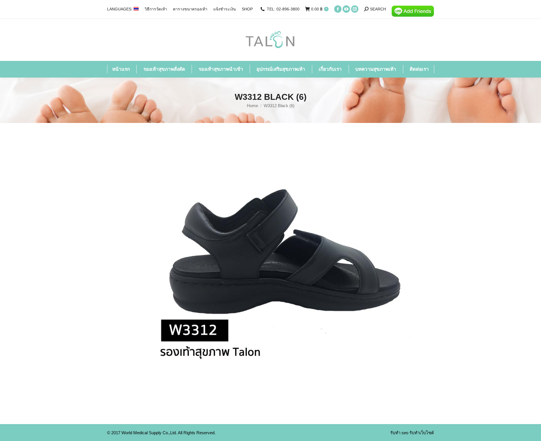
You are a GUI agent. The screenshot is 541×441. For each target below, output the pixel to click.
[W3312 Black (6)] (270, 272)
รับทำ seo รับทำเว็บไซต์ (412, 432)
